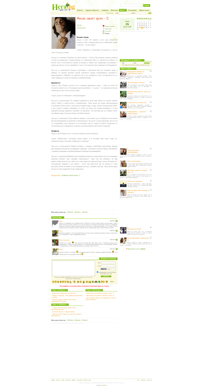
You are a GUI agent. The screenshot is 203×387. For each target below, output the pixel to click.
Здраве (53, 380)
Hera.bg (79, 25)
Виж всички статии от (137, 249)
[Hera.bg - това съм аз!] (63, 11)
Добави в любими (109, 26)
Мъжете (85, 212)
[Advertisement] (84, 190)
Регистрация (110, 13)
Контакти (149, 380)
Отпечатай (108, 31)
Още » (112, 281)
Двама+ (74, 380)
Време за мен (87, 380)
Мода (63, 380)
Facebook (104, 385)
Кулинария (80, 380)
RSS (138, 380)
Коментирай (108, 28)
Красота (58, 380)
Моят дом (68, 380)
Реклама (143, 380)
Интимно (78, 212)
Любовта (70, 212)
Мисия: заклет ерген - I (71, 175)
